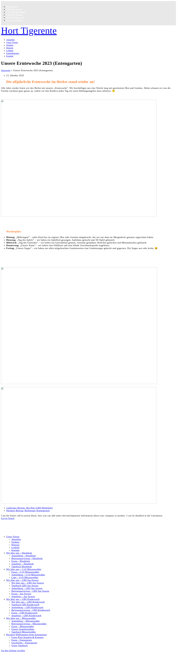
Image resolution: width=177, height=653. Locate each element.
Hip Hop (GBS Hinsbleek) (29, 508)
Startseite (5, 70)
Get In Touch (7, 518)
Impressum (11, 531)
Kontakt (10, 526)
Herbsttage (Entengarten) (28, 510)
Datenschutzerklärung (17, 529)
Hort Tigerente (29, 30)
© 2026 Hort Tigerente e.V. (15, 521)
